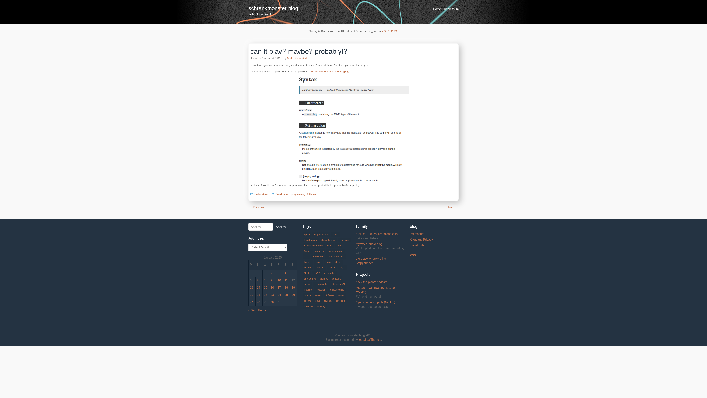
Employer (344, 240)
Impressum (451, 9)
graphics (319, 251)
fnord (329, 245)
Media (338, 262)
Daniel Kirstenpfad (297, 58)
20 (251, 294)
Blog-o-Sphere (321, 234)
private (307, 284)
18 (286, 287)
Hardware (318, 256)
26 (293, 294)
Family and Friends (313, 245)
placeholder (417, 245)
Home (437, 9)
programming (298, 194)
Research (321, 290)
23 (272, 294)
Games (307, 251)
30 (272, 301)
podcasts (336, 278)
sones (341, 295)
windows (308, 306)
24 (279, 294)
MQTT (343, 267)
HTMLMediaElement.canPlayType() (328, 71)
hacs (306, 256)
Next (451, 207)
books (336, 234)
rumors (307, 295)
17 (279, 287)
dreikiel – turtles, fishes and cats (377, 233)
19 (293, 287)
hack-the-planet (336, 251)
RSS (413, 255)
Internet (308, 262)
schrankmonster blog (273, 8)
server (318, 295)
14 (258, 287)
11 (286, 280)
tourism (328, 301)
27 (251, 301)
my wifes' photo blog (369, 244)
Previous (258, 207)
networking (329, 273)
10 (279, 280)
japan (318, 262)
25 (286, 294)
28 (258, 301)
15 (265, 287)
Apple (307, 234)
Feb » (262, 310)
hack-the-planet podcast (371, 282)
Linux (328, 262)
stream (265, 194)
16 (272, 287)
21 (258, 294)
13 (251, 287)
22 (265, 294)
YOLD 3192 (389, 31)
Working (321, 306)
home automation (335, 256)
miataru (308, 267)
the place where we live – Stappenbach (372, 261)
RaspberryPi (338, 284)
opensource (310, 278)
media (257, 194)
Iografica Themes (369, 339)
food (338, 245)
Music (307, 273)
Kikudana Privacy (421, 239)
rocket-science (337, 290)
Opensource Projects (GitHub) (375, 302)
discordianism (328, 240)
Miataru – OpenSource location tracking (376, 290)
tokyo (317, 301)
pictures (324, 278)
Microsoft (320, 267)
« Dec (252, 310)
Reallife (308, 290)
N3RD (317, 273)
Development (283, 194)
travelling (340, 301)
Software (311, 194)
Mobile (332, 267)
